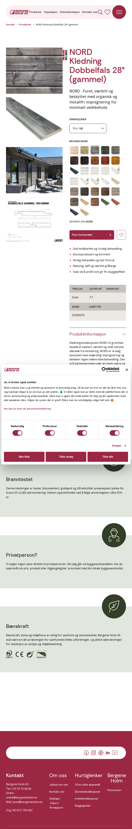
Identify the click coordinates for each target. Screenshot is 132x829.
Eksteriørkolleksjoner (87, 791)
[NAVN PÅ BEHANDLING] (74, 150)
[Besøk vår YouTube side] (114, 752)
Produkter (35, 12)
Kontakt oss (89, 12)
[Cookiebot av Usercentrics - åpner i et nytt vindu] (104, 369)
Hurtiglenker (88, 775)
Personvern (114, 790)
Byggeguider (82, 805)
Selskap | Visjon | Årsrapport (56, 803)
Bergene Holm (116, 778)
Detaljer (117, 445)
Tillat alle (107, 456)
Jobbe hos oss (58, 784)
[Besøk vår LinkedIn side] (107, 752)
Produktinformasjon (87, 334)
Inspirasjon (50, 12)
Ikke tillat (24, 456)
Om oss (58, 775)
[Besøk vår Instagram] (93, 752)
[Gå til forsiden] (19, 12)
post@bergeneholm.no (27, 802)
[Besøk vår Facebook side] (86, 752)
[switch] (50, 433)
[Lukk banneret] (127, 369)
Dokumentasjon (70, 12)
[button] (34, 71)
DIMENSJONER (77, 119)
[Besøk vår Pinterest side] (100, 752)
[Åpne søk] (100, 12)
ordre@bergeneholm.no (21, 797)
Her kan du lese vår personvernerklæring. (28, 408)
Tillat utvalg (66, 456)
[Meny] (119, 12)
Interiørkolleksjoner (86, 798)
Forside (10, 24)
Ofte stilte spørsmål (87, 784)
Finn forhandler (82, 235)
